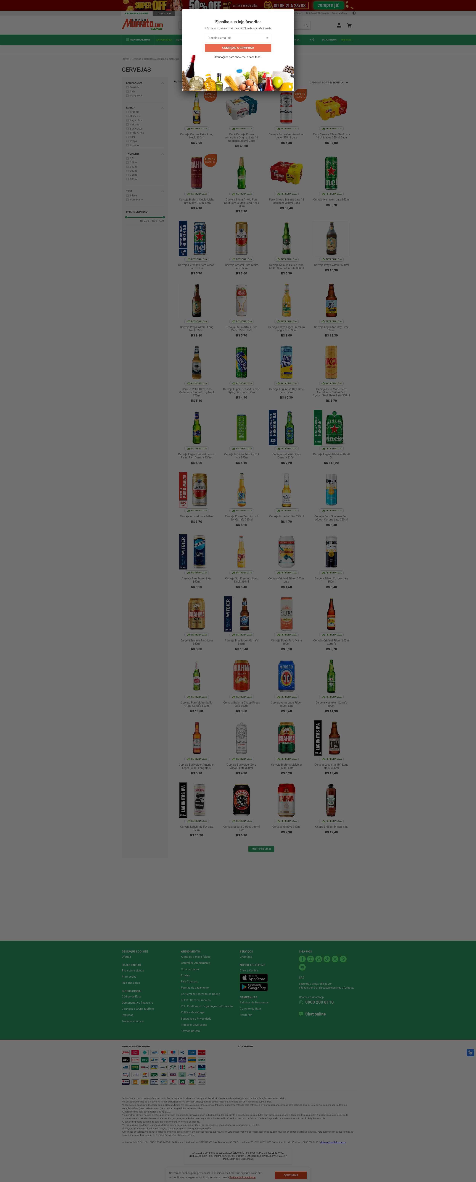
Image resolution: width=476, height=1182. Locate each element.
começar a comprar (238, 48)
